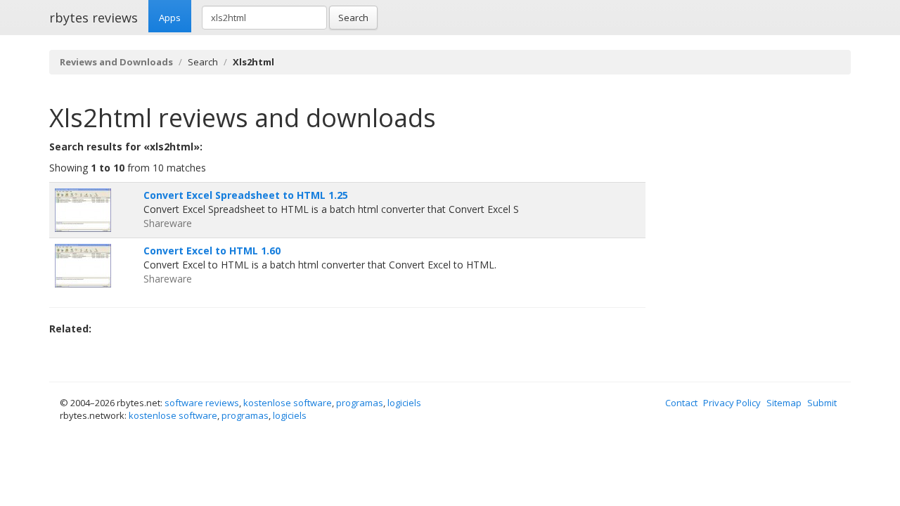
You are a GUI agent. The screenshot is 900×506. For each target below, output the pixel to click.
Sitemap (784, 402)
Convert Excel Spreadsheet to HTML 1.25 (245, 195)
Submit (822, 402)
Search (353, 17)
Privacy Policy (732, 402)
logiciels (404, 402)
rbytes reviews (93, 17)
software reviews (202, 402)
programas (359, 402)
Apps (170, 17)
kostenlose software (287, 402)
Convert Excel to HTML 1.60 (212, 250)
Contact (681, 402)
